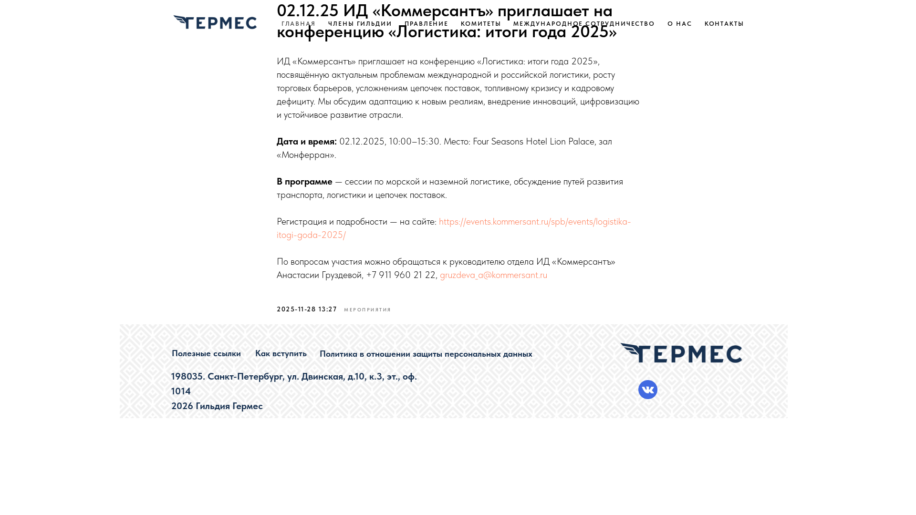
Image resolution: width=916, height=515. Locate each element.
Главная (298, 23)
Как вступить (281, 353)
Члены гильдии (360, 23)
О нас (679, 23)
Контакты (724, 23)
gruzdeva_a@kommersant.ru (493, 274)
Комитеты (481, 23)
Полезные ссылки (206, 353)
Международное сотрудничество (584, 23)
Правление (426, 23)
